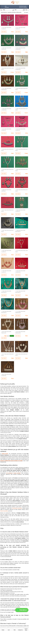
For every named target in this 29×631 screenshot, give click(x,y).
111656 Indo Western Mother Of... (6, 312)
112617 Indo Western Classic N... (20, 28)
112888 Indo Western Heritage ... (6, 190)
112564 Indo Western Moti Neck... (21, 190)
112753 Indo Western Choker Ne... (20, 68)
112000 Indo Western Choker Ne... (20, 271)
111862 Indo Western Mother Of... (6, 291)
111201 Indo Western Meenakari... (6, 89)
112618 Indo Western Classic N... (20, 129)
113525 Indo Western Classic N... (6, 28)
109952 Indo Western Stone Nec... (6, 375)
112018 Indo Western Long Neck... (21, 251)
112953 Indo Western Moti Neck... (21, 89)
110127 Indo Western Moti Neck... (7, 354)
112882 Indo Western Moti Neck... (21, 109)
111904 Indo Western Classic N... (6, 271)
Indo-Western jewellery (17, 508)
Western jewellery (4, 511)
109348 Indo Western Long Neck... (7, 68)
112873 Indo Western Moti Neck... (21, 150)
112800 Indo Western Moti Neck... (21, 170)
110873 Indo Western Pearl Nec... (6, 332)
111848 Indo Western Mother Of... (20, 231)
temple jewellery (17, 473)
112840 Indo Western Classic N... (20, 210)
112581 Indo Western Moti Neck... (7, 231)
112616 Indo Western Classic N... (6, 129)
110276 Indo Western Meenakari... (20, 332)
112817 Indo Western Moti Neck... (7, 210)
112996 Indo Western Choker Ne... (6, 109)
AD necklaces (9, 473)
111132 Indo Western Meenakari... (20, 312)
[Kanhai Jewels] (15, 2)
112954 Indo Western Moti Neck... (7, 170)
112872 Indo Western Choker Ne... (20, 48)
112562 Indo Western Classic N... (6, 251)
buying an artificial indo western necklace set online (11, 460)
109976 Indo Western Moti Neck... (21, 354)
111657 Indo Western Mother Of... (20, 291)
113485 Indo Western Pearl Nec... (6, 48)
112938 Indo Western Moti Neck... (7, 150)
